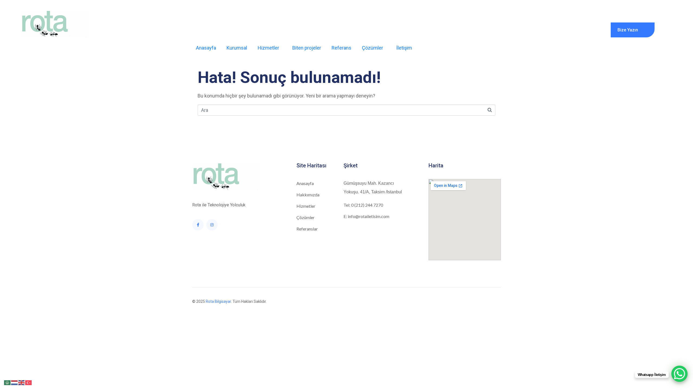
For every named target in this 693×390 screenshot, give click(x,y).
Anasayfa (206, 48)
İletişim (404, 48)
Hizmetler (268, 48)
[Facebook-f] (198, 224)
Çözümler (372, 48)
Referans (341, 48)
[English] (21, 382)
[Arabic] (7, 382)
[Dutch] (14, 382)
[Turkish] (28, 382)
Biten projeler (306, 48)
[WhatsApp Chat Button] (679, 374)
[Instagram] (212, 224)
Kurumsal (237, 48)
